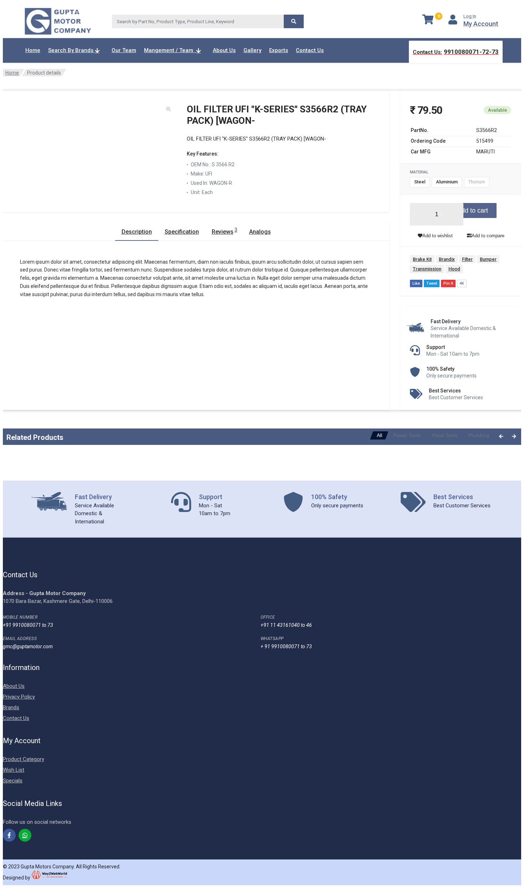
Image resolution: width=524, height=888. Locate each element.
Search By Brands (71, 50)
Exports (278, 50)
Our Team (124, 50)
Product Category (23, 759)
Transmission (427, 269)
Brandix (447, 259)
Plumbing (478, 435)
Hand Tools (444, 435)
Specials (12, 780)
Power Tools (407, 435)
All (379, 435)
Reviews (224, 231)
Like (416, 283)
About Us (224, 50)
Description (137, 231)
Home (32, 50)
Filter (467, 259)
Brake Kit (422, 259)
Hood (454, 269)
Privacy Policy (19, 697)
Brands (11, 707)
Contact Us (310, 50)
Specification (182, 231)
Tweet (431, 283)
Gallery (252, 50)
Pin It (448, 283)
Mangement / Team (170, 50)
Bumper (488, 259)
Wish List (13, 770)
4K (461, 283)
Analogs (260, 231)
